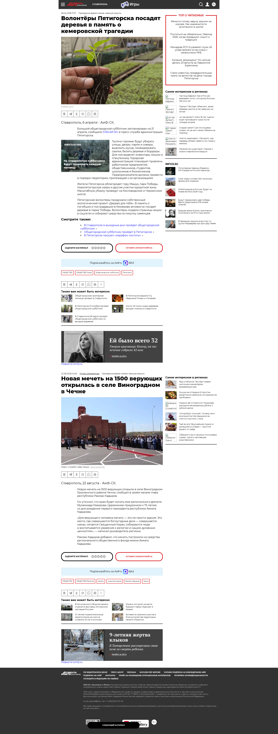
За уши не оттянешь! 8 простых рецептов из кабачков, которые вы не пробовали (198, 395)
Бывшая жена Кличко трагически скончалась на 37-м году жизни (195, 212)
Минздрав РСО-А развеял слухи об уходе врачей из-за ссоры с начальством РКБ (191, 50)
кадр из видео (98, 467)
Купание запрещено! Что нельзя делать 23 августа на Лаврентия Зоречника (191, 63)
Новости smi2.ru (72, 363)
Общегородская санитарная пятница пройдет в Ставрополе (91, 297)
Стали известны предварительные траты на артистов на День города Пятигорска (191, 76)
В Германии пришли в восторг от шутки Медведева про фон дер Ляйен (197, 222)
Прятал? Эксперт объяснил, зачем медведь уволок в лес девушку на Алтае (196, 109)
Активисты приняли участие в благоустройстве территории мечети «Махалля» (141, 617)
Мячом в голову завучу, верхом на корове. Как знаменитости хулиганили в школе (191, 24)
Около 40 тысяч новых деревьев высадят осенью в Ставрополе (142, 307)
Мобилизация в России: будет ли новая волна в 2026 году (195, 190)
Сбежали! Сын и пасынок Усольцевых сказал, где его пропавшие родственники (198, 437)
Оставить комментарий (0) (139, 248)
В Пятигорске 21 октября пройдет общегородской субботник (92, 307)
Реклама (131, 672)
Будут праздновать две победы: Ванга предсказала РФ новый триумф (194, 202)
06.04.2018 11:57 (68, 13)
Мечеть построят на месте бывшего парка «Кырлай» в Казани (139, 607)
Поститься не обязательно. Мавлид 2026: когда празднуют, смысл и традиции (191, 37)
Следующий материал (113, 725)
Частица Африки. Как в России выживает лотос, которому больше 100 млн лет (197, 98)
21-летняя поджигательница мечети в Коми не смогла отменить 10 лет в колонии (89, 617)
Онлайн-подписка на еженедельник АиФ (185, 672)
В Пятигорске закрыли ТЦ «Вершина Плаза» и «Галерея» (141, 297)
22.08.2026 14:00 (69, 373)
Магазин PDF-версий (150, 672)
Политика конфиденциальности (191, 675)
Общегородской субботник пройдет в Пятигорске (118, 232)
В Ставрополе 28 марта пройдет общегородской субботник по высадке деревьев (91, 319)
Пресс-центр (117, 672)
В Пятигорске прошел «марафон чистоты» (112, 235)
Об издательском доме (95, 672)
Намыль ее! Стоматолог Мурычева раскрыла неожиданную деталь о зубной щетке (196, 405)
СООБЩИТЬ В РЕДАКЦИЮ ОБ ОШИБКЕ (100, 679)
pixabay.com (67, 106)
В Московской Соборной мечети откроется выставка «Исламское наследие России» (91, 607)
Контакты (110, 675)
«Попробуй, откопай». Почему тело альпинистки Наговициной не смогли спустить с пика (197, 416)
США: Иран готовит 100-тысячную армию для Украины (195, 180)
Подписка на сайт (92, 675)
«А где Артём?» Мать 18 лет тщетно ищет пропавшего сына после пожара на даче (196, 119)
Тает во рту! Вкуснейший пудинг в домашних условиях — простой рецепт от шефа (196, 426)
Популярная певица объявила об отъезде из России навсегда (194, 169)
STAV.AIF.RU (110, 132)
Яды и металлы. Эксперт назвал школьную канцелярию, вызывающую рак (195, 384)
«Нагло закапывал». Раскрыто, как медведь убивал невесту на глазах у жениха (197, 141)
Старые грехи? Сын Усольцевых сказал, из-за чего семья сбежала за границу (197, 130)
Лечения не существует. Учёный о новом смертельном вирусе (196, 150)
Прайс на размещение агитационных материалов (145, 675)
